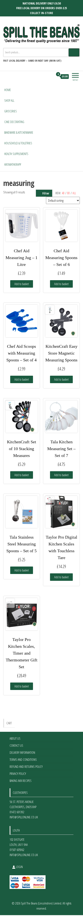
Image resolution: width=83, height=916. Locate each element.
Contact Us (16, 745)
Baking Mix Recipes (20, 780)
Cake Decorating (14, 122)
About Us (15, 738)
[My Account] (50, 76)
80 (68, 193)
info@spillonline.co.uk (24, 817)
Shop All (9, 100)
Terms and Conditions (23, 759)
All (74, 193)
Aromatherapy (12, 164)
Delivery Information (22, 752)
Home (7, 90)
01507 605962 (17, 850)
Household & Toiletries (18, 143)
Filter (45, 193)
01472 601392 (17, 812)
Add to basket (21, 284)
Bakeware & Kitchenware (18, 132)
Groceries (10, 111)
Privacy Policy (18, 773)
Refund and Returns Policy (26, 766)
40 (63, 193)
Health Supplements (16, 154)
